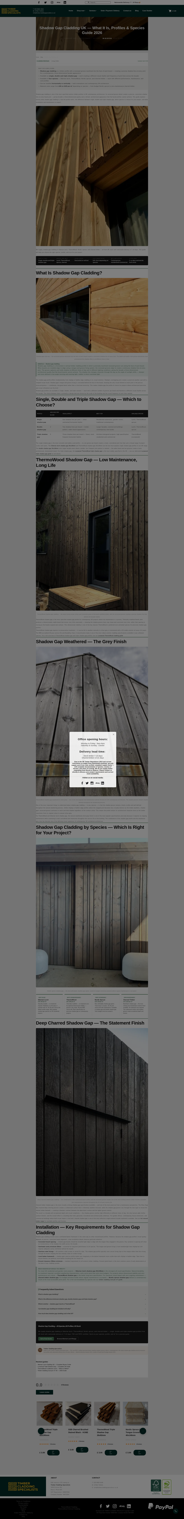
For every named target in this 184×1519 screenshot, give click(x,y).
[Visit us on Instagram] (92, 783)
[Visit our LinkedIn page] (103, 783)
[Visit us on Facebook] (82, 783)
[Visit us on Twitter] (87, 783)
